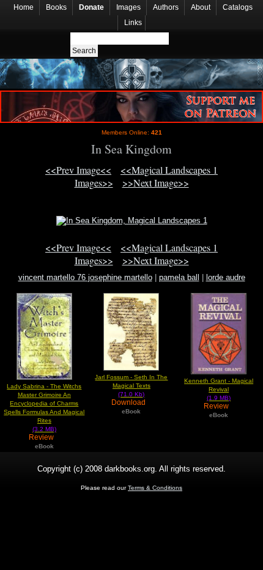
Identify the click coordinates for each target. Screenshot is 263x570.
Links (133, 22)
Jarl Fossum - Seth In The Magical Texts (131, 386)
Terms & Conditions (155, 487)
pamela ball (179, 277)
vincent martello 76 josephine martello (85, 277)
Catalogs (238, 7)
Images (128, 7)
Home (23, 7)
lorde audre (225, 277)
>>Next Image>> (155, 182)
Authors (166, 7)
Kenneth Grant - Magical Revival (218, 389)
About (200, 7)
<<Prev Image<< (78, 169)
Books (56, 7)
